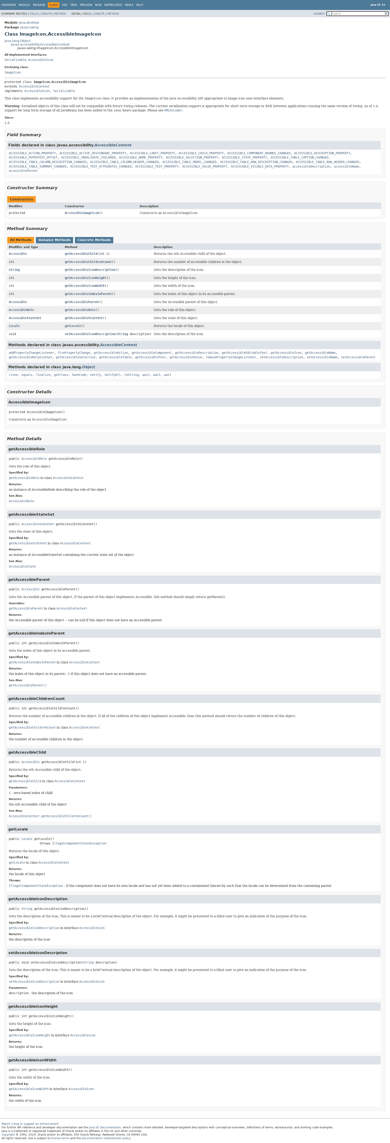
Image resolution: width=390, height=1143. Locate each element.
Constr (45, 13)
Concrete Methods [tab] (94, 240)
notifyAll (112, 375)
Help (139, 5)
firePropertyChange (74, 352)
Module (24, 5)
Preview (86, 5)
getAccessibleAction (111, 352)
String (14, 269)
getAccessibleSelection (75, 357)
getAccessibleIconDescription (90, 269)
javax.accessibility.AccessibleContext (40, 44)
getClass (61, 375)
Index (129, 5)
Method (60, 13)
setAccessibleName (322, 357)
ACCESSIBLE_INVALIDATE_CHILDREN (88, 157)
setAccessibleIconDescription (90, 334)
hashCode (79, 375)
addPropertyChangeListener (31, 352)
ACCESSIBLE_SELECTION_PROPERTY (192, 157)
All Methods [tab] (20, 240)
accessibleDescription (311, 166)
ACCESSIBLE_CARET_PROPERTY (152, 153)
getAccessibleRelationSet (30, 357)
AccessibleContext (34, 86)
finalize (43, 375)
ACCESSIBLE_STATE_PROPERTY (244, 157)
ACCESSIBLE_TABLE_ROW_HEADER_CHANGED (327, 162)
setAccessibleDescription (281, 357)
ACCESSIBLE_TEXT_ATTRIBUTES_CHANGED (101, 166)
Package (39, 5)
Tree (73, 5)
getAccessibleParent (82, 302)
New (98, 5)
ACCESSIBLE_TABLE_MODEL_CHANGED (189, 162)
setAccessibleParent (358, 357)
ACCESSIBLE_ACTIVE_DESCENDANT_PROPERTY (92, 153)
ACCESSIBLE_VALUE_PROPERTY (204, 166)
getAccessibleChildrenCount (88, 262)
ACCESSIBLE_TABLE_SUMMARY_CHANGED (38, 166)
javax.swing (29, 27)
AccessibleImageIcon (82, 213)
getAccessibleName (320, 352)
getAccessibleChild (81, 253)
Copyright (8, 1134)
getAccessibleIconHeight (85, 278)
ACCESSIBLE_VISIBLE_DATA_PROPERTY (260, 166)
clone (13, 375)
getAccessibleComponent (151, 352)
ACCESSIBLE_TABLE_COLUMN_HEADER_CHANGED (124, 162)
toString (131, 375)
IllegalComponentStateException (79, 843)
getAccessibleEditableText (244, 352)
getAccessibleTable (115, 357)
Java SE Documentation (105, 1127)
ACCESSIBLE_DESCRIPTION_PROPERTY (322, 153)
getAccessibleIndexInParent (88, 294)
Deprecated (113, 5)
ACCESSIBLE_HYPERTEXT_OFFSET (33, 157)
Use (64, 5)
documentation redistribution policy (106, 1138)
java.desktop (29, 22)
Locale (14, 326)
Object (88, 367)
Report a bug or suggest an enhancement (30, 1123)
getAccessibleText (150, 357)
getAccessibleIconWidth (84, 285)
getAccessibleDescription (196, 352)
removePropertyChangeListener (231, 357)
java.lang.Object (17, 41)
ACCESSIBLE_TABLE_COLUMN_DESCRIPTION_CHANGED (47, 162)
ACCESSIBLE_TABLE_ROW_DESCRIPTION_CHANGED (256, 162)
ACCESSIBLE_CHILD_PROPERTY (201, 153)
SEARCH (319, 13)
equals (26, 375)
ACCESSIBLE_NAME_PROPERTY (140, 157)
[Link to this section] (44, 134)
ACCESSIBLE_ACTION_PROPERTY (32, 153)
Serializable (15, 60)
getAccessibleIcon (286, 352)
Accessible (18, 253)
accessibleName (346, 166)
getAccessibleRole (80, 310)
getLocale (73, 326)
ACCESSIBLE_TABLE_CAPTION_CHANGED (299, 157)
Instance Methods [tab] (54, 240)
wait (146, 375)
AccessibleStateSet (25, 318)
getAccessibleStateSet (84, 318)
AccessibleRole (21, 310)
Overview (8, 5)
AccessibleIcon (40, 60)
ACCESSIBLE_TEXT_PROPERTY (157, 166)
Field (34, 13)
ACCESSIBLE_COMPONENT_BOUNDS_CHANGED (258, 153)
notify (95, 375)
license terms (60, 1138)
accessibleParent (23, 170)
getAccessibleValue (185, 357)
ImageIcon (13, 72)
